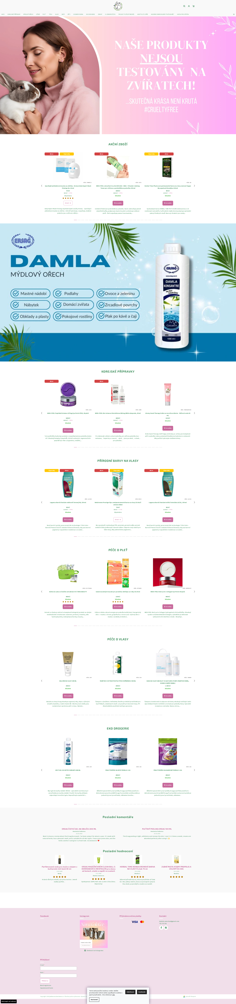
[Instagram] (166, 928)
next (194, 185)
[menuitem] (3, 14)
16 (134, 536)
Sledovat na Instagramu (95, 951)
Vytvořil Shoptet (191, 996)
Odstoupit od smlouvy (8, 1001)
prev (41, 185)
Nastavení (94, 1000)
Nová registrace (45, 985)
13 (123, 536)
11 (116, 536)
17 (138, 536)
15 (131, 536)
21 (153, 536)
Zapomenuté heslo (46, 988)
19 (145, 536)
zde (113, 995)
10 (112, 536)
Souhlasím (141, 992)
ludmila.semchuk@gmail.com (169, 921)
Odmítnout (130, 992)
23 (160, 536)
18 (142, 536)
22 (157, 536)
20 (149, 536)
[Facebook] (161, 928)
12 (119, 536)
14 (127, 536)
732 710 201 (163, 924)
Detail (67, 203)
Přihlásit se (45, 981)
